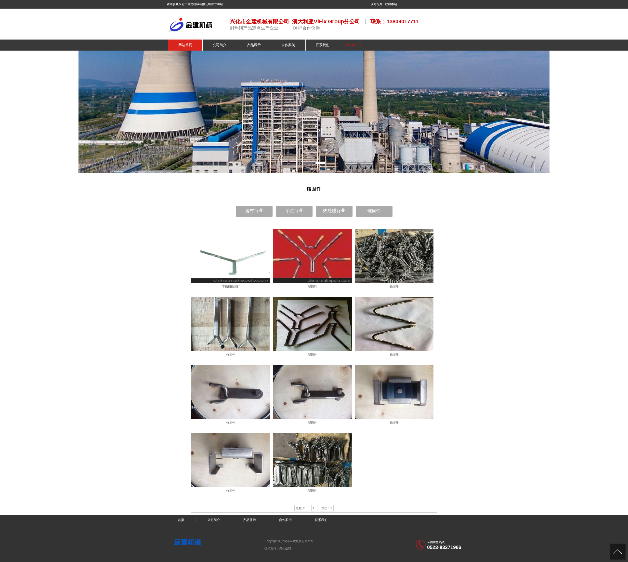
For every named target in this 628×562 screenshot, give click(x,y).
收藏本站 (391, 4)
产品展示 (249, 520)
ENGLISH (353, 45)
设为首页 (376, 4)
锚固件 (374, 210)
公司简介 (213, 520)
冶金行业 (294, 210)
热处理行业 (334, 210)
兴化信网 (285, 548)
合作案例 (285, 520)
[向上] (618, 552)
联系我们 (321, 520)
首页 (181, 520)
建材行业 (254, 210)
